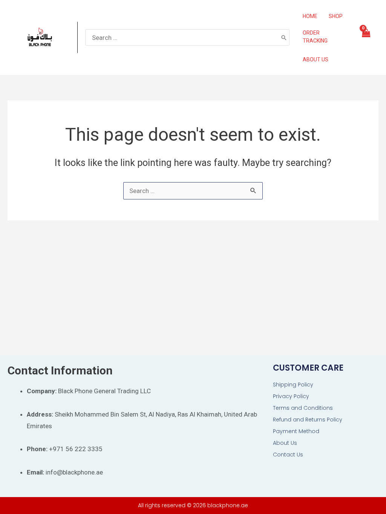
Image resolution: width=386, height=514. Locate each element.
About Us (285, 443)
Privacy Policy (291, 396)
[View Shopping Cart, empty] (365, 37)
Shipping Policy (293, 384)
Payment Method (296, 431)
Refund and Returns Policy (307, 419)
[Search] (284, 37)
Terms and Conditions (303, 408)
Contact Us (288, 454)
